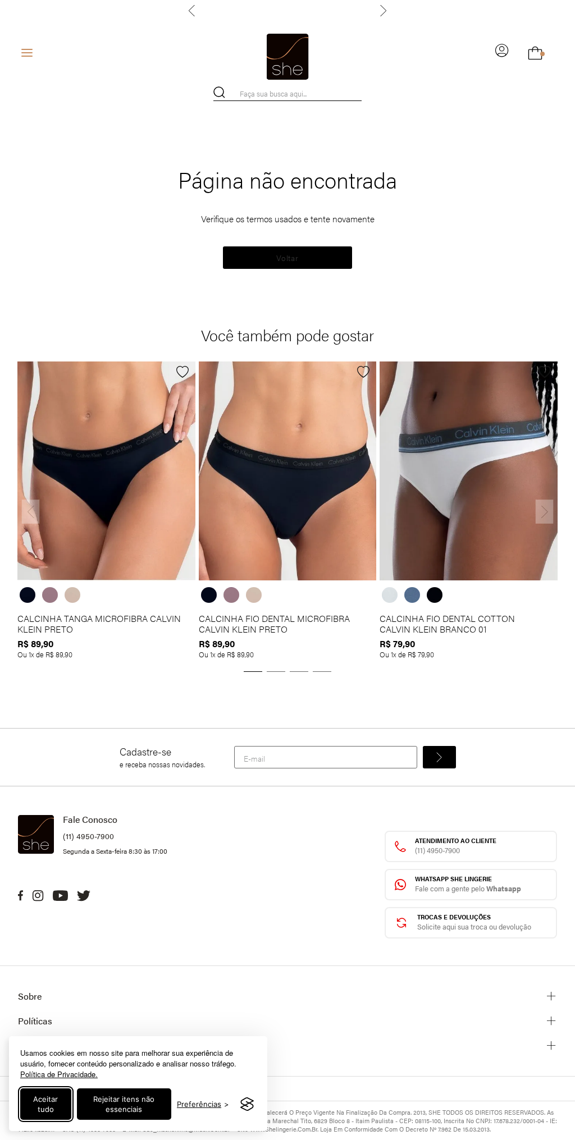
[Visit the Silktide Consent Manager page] (247, 1104)
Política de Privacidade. (59, 1074)
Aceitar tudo (45, 1104)
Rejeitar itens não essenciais (123, 1104)
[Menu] (27, 53)
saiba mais (343, 10)
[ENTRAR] (502, 53)
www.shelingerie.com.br (283, 1129)
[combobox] (287, 93)
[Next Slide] (382, 10)
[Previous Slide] (193, 10)
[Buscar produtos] (219, 92)
